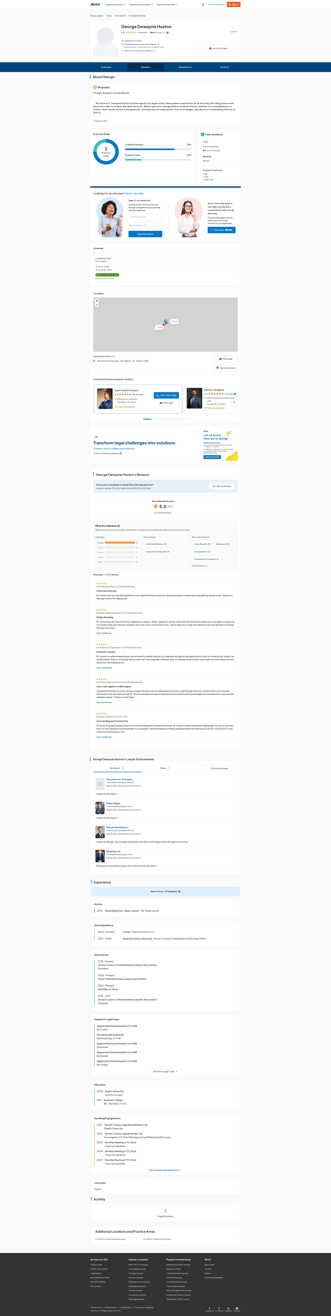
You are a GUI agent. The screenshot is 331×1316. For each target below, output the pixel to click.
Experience (185, 67)
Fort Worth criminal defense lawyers (110, 1239)
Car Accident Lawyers (176, 1286)
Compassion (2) (202, 551)
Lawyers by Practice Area (139, 4)
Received (116, 768)
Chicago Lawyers (136, 1273)
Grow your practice (216, 4)
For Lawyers (96, 1286)
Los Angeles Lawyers (137, 1269)
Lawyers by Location (114, 4)
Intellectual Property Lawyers (179, 1295)
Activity (224, 67)
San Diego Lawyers (137, 1299)
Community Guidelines (143, 1307)
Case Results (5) (202, 544)
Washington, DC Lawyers (139, 1282)
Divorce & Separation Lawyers (179, 1290)
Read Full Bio (101, 121)
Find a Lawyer (96, 1264)
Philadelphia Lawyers (137, 1286)
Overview (106, 67)
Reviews (145, 67)
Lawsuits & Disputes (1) (157, 551)
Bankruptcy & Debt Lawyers (178, 1264)
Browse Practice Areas (100, 1277)
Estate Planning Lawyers (177, 1282)
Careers (208, 1269)
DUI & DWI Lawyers (174, 1277)
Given (164, 768)
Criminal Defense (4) (156, 544)
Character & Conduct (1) (206, 559)
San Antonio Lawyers (137, 1295)
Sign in (235, 4)
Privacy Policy (110, 1307)
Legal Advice (96, 1273)
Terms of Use (96, 1307)
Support (208, 1273)
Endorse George (219, 768)
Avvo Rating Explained (214, 1277)
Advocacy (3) (223, 544)
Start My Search (145, 234)
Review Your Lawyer (99, 1269)
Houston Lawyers (136, 1277)
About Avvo (209, 1264)
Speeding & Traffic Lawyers (178, 1299)
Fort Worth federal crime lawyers (157, 1239)
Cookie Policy (125, 1307)
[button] (165, 322)
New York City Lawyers (138, 1264)
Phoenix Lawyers (136, 1290)
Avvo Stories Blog (98, 1282)
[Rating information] (167, 32)
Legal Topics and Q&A (166, 4)
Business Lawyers (174, 1269)
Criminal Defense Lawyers (177, 1273)
